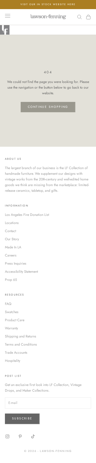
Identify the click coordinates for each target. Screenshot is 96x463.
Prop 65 (11, 279)
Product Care (14, 320)
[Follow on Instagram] (7, 436)
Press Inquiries (15, 263)
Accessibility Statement (21, 271)
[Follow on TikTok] (33, 436)
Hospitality (12, 360)
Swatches (11, 311)
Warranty (11, 328)
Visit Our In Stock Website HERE (48, 4)
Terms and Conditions (21, 344)
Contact (10, 230)
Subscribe (22, 418)
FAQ (8, 303)
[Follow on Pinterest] (20, 436)
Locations (12, 222)
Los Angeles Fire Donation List (27, 214)
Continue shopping (48, 107)
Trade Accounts (16, 352)
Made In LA (13, 247)
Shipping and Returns (20, 336)
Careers (10, 255)
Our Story (12, 239)
